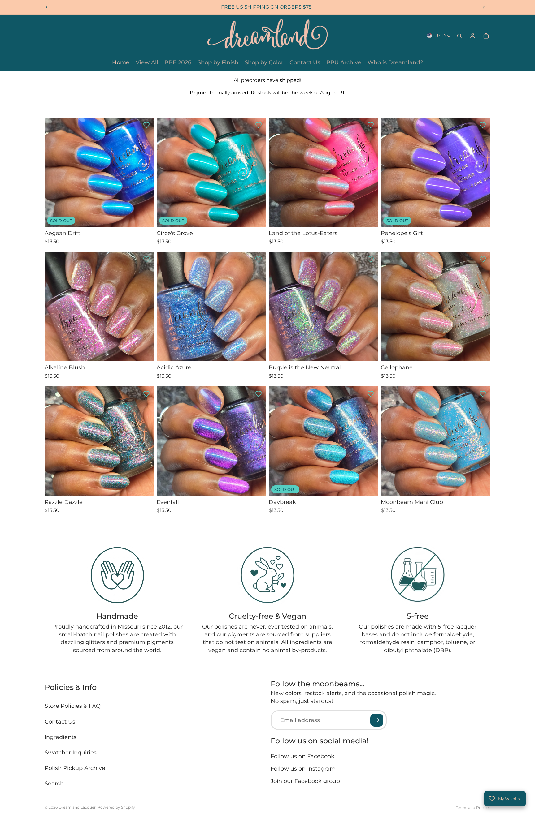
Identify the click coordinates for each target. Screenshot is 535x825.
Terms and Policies (473, 807)
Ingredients (60, 737)
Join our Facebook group (305, 781)
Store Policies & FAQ (73, 706)
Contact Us (60, 721)
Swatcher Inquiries (71, 752)
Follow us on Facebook (302, 756)
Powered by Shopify (116, 807)
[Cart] (486, 36)
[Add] (368, 217)
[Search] (459, 36)
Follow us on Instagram (303, 768)
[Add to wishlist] (146, 125)
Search (54, 783)
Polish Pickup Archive (75, 768)
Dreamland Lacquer (77, 807)
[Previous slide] (47, 7)
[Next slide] (483, 7)
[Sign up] (376, 720)
